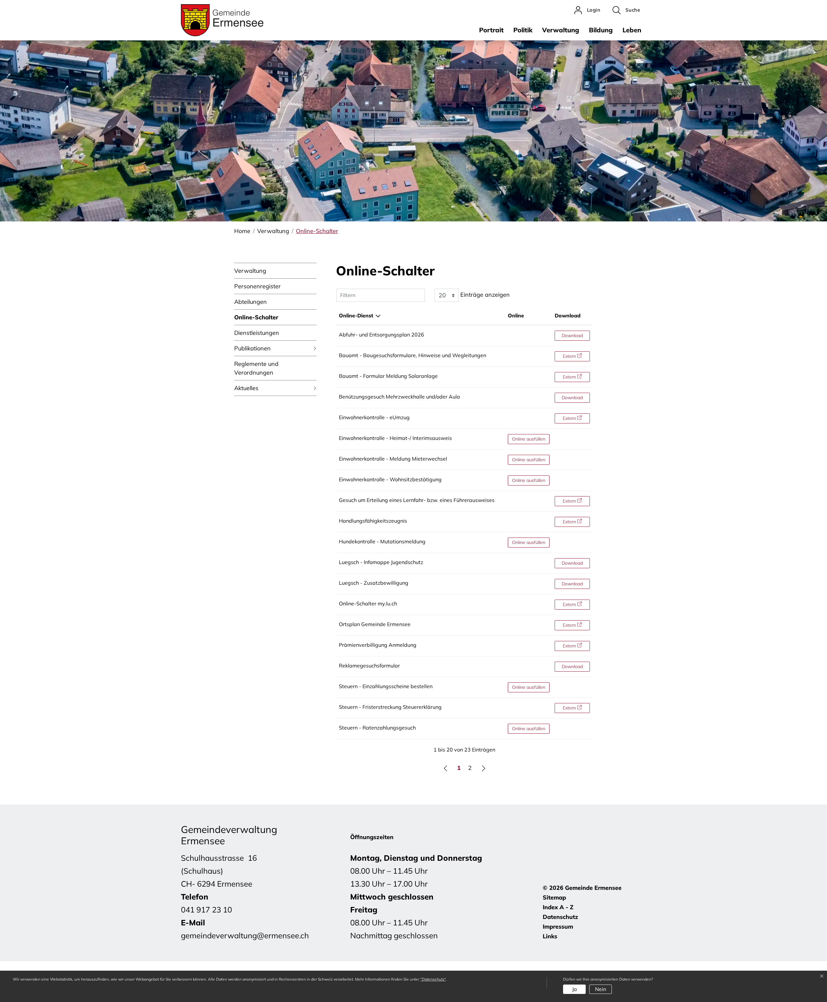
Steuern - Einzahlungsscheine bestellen (386, 686)
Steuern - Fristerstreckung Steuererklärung (390, 707)
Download (568, 315)
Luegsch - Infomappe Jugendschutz (381, 562)
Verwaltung (560, 30)
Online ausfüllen (531, 439)
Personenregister (257, 286)
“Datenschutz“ (433, 979)
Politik (522, 30)
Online (516, 315)
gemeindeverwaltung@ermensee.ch (245, 935)
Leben (632, 30)
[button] (626, 10)
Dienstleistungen (256, 332)
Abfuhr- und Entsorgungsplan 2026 (381, 334)
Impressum (558, 926)
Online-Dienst (356, 315)
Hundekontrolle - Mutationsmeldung (382, 541)
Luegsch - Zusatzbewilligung (373, 583)
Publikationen (252, 348)
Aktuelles (246, 388)
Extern (576, 356)
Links (550, 936)
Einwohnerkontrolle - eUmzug (374, 417)
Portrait (491, 30)
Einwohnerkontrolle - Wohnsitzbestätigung (390, 479)
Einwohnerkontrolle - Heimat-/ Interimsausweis (395, 438)
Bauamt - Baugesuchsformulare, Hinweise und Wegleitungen (412, 355)
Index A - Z (558, 907)
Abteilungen (250, 301)
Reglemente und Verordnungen (256, 368)
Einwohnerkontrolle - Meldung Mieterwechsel (393, 458)
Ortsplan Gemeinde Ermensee (375, 624)
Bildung (601, 30)
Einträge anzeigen (484, 294)
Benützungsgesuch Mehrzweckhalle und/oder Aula (399, 396)
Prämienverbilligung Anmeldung (377, 645)
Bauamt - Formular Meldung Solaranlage (388, 376)
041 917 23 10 (206, 909)
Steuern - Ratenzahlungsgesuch (377, 727)
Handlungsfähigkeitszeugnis (373, 520)
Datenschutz (560, 917)
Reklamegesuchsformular (369, 665)
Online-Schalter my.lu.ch (368, 603)
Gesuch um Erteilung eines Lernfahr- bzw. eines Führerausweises (417, 500)
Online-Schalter (256, 319)
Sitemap (554, 897)
